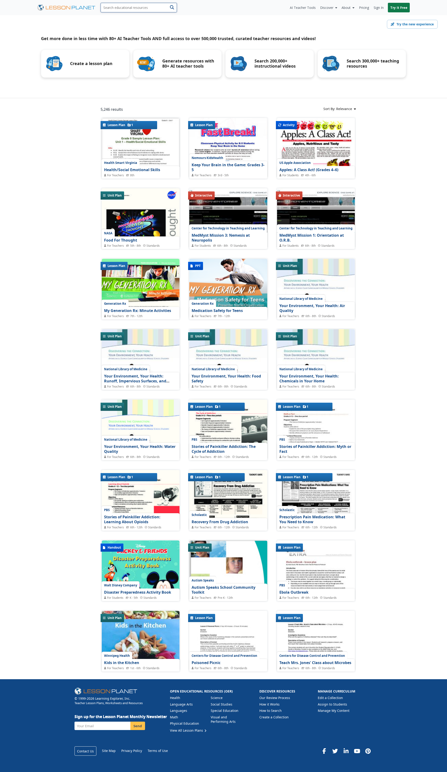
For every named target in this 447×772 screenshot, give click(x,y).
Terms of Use (158, 750)
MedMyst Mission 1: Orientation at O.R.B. (311, 238)
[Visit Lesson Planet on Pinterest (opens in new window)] (367, 751)
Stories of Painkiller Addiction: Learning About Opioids (132, 519)
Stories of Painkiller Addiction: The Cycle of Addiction (224, 449)
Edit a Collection (330, 698)
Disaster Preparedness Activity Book (137, 592)
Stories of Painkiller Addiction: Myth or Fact (315, 449)
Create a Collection (274, 717)
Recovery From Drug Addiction (220, 521)
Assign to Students (332, 704)
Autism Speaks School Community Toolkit (223, 590)
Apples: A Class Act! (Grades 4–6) (308, 169)
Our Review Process (274, 698)
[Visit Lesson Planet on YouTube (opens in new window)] (357, 751)
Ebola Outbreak (293, 592)
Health (175, 698)
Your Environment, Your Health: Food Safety (226, 379)
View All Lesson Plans (187, 730)
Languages (178, 710)
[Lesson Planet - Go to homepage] (69, 7)
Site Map (109, 750)
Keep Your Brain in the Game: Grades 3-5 (228, 167)
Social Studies (221, 704)
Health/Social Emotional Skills (132, 169)
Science (217, 698)
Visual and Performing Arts (223, 719)
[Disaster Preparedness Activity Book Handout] (141, 589)
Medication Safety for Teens (217, 310)
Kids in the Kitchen (121, 662)
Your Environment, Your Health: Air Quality (312, 308)
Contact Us (85, 751)
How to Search (270, 710)
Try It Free (398, 7)
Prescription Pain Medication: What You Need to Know (312, 519)
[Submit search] (172, 7)
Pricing (364, 7)
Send (137, 726)
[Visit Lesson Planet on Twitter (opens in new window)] (335, 751)
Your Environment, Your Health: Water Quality (140, 449)
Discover (326, 7)
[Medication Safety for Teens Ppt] (228, 288)
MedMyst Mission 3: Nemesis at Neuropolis (221, 238)
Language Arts (181, 704)
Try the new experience (415, 24)
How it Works (269, 704)
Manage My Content (333, 710)
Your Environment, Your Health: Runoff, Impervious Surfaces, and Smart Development (135, 381)
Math (174, 717)
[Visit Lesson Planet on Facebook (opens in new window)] (324, 751)
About (346, 7)
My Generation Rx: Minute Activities (137, 310)
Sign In (379, 7)
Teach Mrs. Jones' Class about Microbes (315, 662)
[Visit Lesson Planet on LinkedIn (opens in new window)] (346, 751)
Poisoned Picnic (206, 662)
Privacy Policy (131, 750)
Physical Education (184, 723)
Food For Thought (120, 240)
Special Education (224, 710)
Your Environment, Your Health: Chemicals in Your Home (309, 379)
